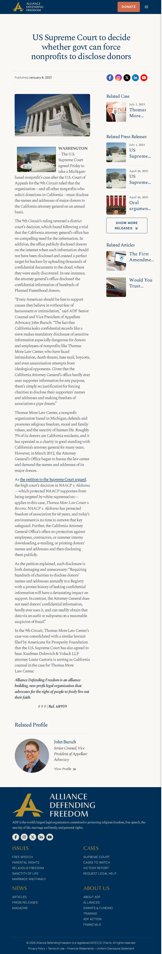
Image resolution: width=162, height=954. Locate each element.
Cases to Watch (96, 862)
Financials (92, 924)
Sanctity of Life (25, 873)
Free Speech (22, 857)
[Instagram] (118, 77)
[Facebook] (109, 77)
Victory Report (96, 868)
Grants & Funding (98, 908)
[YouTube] (143, 77)
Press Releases (25, 902)
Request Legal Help (100, 873)
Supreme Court (96, 857)
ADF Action (92, 919)
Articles (19, 897)
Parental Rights (25, 862)
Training (90, 913)
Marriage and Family (29, 879)
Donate (129, 7)
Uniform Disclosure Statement (115, 948)
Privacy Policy (36, 948)
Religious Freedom (28, 868)
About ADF (92, 897)
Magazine (20, 908)
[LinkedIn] (135, 77)
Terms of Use (56, 948)
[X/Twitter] (126, 77)
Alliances (91, 902)
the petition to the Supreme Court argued (53, 479)
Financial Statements (80, 948)
